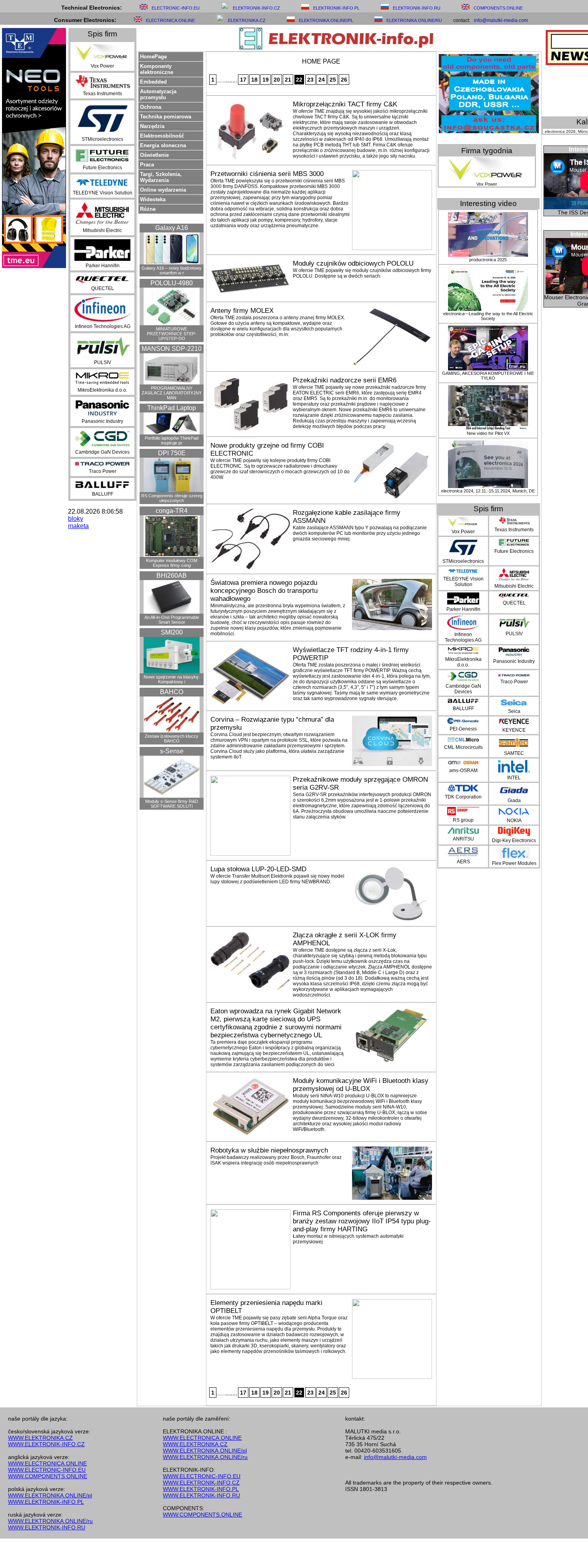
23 (310, 79)
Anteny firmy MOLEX (242, 310)
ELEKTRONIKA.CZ (247, 20)
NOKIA (514, 820)
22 (299, 79)
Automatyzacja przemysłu (158, 94)
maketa (78, 525)
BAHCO (171, 691)
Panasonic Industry (102, 421)
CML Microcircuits (463, 747)
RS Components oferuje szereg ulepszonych (171, 498)
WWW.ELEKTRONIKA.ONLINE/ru (50, 1521)
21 (288, 79)
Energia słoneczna (163, 145)
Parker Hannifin (103, 265)
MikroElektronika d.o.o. (102, 390)
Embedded (153, 82)
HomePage (153, 57)
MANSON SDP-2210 (172, 348)
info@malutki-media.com (501, 20)
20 (277, 79)
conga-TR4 (172, 510)
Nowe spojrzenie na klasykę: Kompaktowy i (172, 679)
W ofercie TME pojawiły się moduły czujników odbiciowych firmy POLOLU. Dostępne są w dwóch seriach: (362, 273)
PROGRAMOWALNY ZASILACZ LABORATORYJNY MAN (172, 393)
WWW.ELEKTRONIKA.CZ (40, 1438)
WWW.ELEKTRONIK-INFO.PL (46, 1502)
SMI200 (172, 632)
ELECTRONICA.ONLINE (170, 20)
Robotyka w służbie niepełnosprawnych (269, 1150)
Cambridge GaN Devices (102, 452)
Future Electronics (102, 167)
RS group (463, 820)
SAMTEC (514, 753)
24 (321, 79)
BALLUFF (102, 494)
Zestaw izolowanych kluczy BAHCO (171, 738)
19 (265, 79)
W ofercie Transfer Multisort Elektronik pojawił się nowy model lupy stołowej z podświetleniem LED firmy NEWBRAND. (277, 879)
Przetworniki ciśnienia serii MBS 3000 (267, 174)
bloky (75, 518)
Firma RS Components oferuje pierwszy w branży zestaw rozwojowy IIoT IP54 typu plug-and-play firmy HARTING (362, 1221)
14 (233, 81)
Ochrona (150, 107)
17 (243, 79)
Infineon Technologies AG (102, 326)
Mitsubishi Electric (102, 230)
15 (234, 81)
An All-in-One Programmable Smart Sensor (171, 619)
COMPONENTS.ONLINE (498, 8)
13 (231, 81)
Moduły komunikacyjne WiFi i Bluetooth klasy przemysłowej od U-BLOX (360, 1085)
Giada (514, 800)
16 (236, 81)
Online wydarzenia (163, 190)
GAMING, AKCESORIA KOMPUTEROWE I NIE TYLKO (488, 375)
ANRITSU (463, 839)
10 (226, 81)
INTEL (514, 778)
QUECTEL (102, 288)
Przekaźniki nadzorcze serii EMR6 (344, 380)
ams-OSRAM (463, 770)
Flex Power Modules (514, 863)
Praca (147, 165)
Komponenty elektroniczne (156, 69)
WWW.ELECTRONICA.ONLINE (47, 1463)
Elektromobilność (162, 136)
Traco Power (102, 471)
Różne (148, 209)
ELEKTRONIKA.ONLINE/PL (326, 20)
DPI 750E (172, 453)
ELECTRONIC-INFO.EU (176, 8)
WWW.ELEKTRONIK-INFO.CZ (46, 1444)
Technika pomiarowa (165, 117)
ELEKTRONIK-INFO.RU (416, 8)
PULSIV (102, 362)
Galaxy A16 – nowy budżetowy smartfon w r (172, 270)
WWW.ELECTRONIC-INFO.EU (47, 1470)
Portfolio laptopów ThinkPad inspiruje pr (171, 440)
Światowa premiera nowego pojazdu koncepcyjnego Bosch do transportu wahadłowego (264, 590)
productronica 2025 (488, 259)
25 (333, 79)
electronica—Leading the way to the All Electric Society (488, 316)
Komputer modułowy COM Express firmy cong (171, 563)
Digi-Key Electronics (514, 840)
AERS (463, 862)
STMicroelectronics (102, 139)
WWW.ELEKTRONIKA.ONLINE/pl (50, 1495)
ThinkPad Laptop (171, 407)
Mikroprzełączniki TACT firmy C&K (345, 104)
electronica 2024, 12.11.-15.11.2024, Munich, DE (488, 490)
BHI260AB (171, 575)
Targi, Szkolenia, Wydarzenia (161, 177)
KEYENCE (514, 730)
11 (228, 81)
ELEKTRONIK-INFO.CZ (256, 8)
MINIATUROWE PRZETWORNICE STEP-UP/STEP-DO (171, 333)
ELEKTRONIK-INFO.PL (336, 8)
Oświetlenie (154, 155)
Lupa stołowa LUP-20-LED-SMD (258, 869)
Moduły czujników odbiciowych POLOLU (353, 263)
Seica (514, 711)
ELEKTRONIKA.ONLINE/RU (414, 20)
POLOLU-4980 (171, 283)
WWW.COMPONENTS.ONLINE (47, 1476)
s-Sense (172, 751)
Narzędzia (152, 126)
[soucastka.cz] (489, 131)
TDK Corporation (463, 797)
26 (344, 79)
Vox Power (102, 66)
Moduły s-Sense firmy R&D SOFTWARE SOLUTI (171, 804)
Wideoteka (153, 199)
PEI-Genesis (463, 729)
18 (254, 79)
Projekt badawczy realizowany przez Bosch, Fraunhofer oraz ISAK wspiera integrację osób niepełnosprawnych (276, 1160)
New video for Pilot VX (488, 433)
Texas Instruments (102, 93)
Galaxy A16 (171, 227)
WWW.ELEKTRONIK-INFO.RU (46, 1527)
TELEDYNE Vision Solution (102, 193)
